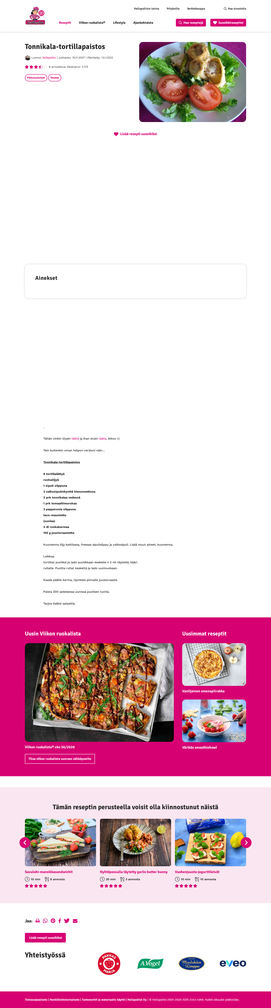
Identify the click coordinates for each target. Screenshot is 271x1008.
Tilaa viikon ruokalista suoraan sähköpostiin (60, 759)
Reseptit (65, 23)
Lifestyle (119, 23)
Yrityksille (173, 8)
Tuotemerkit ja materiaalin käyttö (103, 1000)
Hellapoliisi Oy (137, 1000)
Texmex (54, 77)
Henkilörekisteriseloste (64, 1000)
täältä (75, 438)
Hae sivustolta (237, 8)
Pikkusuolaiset (36, 77)
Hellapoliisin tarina (146, 8)
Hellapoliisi (49, 57)
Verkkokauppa (196, 8)
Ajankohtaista (143, 23)
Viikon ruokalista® (92, 23)
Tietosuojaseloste (36, 1000)
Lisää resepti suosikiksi (45, 938)
